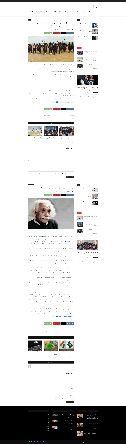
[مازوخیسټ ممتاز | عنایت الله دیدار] (95, 25)
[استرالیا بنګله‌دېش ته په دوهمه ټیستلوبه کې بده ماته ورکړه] (35, 131)
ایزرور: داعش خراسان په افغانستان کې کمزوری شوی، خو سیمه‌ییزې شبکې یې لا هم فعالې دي (67, 138)
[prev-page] (72, 142)
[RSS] (34, 442)
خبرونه (93, 18)
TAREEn (61, 29)
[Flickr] (43, 442)
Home (97, 18)
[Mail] (37, 442)
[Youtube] (90, 1)
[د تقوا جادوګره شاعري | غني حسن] (95, 38)
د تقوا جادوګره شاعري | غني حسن (85, 36)
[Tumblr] (93, 1)
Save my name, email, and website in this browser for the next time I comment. (56, 173)
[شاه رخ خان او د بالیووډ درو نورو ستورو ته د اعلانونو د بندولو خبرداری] (87, 80)
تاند (92, 92)
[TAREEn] (66, 29)
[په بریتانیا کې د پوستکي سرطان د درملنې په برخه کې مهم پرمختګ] (80, 433)
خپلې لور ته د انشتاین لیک (43, 117)
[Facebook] (97, 1)
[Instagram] (95, 1)
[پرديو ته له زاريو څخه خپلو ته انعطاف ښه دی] (55, 427)
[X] (91, 1)
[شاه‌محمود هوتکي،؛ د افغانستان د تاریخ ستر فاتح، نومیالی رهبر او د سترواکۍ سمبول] (80, 425)
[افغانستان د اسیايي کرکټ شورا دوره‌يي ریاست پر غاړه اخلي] (51, 131)
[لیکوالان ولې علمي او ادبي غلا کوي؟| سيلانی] (95, 31)
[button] (96, 14)
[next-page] (70, 142)
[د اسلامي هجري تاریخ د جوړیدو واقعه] (55, 421)
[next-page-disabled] (95, 71)
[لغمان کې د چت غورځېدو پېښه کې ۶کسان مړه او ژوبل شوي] (55, 415)
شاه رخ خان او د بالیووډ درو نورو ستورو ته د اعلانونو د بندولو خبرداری (88, 88)
